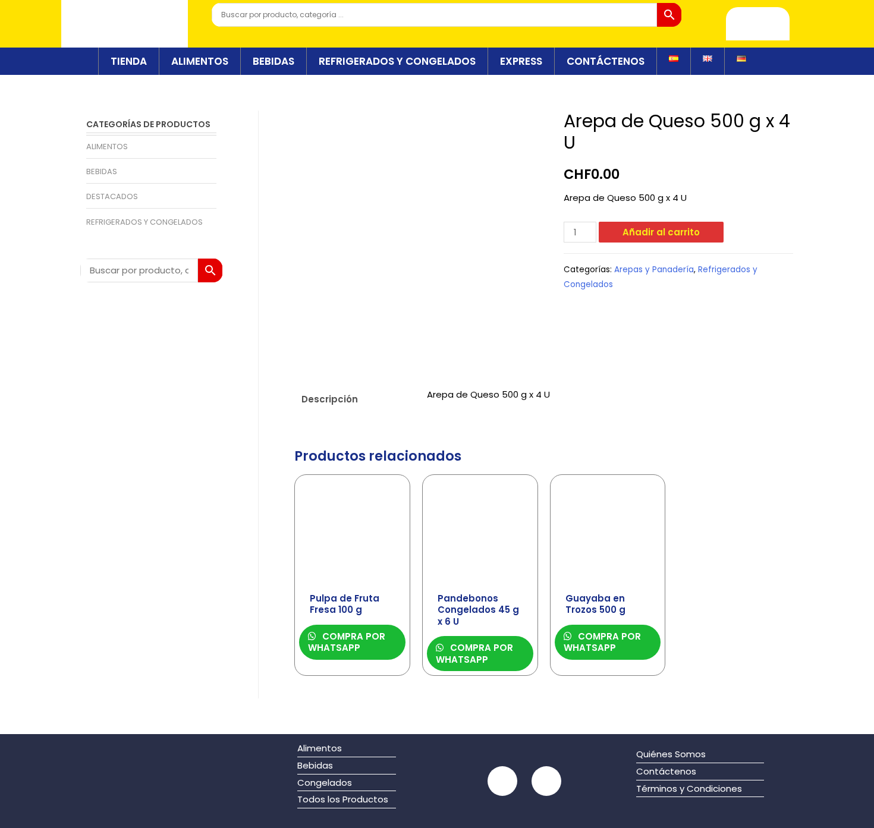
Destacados (112, 196)
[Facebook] (502, 781)
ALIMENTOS (199, 61)
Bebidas (101, 171)
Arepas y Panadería (654, 269)
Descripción (329, 399)
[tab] (353, 399)
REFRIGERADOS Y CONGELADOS (397, 61)
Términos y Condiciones (689, 788)
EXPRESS (521, 61)
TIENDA (129, 61)
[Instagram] (546, 781)
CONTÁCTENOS (606, 61)
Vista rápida (352, 575)
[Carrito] (758, 23)
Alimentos (107, 146)
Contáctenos (666, 771)
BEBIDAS (273, 61)
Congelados (324, 782)
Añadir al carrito (661, 232)
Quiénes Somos (671, 754)
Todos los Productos (342, 799)
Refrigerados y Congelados (144, 222)
